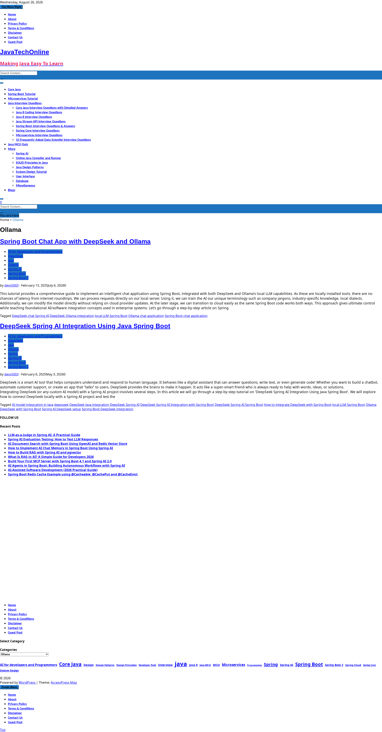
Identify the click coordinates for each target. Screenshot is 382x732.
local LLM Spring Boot (111, 316)
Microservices (233, 664)
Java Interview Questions (25, 103)
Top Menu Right (11, 6)
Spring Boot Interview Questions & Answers (45, 126)
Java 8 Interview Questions (34, 117)
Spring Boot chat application (186, 316)
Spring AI (22, 153)
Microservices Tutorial (23, 98)
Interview (165, 665)
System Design (9, 670)
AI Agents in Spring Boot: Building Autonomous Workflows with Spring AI (66, 465)
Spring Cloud (353, 665)
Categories (8, 649)
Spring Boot (17, 273)
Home (12, 14)
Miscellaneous (25, 185)
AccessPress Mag (64, 682)
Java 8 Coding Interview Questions (39, 112)
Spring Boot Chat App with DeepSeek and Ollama (75, 241)
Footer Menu (9, 687)
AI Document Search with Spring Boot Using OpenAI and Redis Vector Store (67, 443)
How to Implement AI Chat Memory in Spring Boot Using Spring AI (60, 448)
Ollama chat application (146, 316)
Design (89, 665)
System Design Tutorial (31, 172)
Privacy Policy (17, 23)
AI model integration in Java (32, 404)
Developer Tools (147, 665)
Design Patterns (105, 665)
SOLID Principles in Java (32, 162)
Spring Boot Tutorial (21, 94)
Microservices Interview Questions (39, 135)
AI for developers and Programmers (35, 251)
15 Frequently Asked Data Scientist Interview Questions (53, 140)
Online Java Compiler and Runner (38, 158)
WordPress (27, 682)
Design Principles (126, 665)
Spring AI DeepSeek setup (61, 409)
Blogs (11, 190)
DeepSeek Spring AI (124, 404)
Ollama (13, 264)
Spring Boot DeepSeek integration (107, 409)
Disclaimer (15, 33)
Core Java (14, 89)
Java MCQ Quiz (18, 144)
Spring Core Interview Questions (37, 130)
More (11, 149)
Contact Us (15, 37)
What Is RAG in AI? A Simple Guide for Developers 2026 (51, 457)
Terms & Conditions (21, 28)
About (12, 19)
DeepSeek (15, 256)
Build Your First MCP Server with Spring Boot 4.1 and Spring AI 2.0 (60, 461)
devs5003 (11, 285)
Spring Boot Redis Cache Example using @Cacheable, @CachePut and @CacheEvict (73, 474)
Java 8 (193, 665)
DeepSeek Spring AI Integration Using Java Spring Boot (85, 326)
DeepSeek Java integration (89, 404)
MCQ (216, 665)
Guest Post (15, 42)
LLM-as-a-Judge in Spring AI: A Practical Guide (44, 435)
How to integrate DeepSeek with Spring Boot (297, 404)
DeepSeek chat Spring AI (30, 316)
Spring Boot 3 (18, 278)
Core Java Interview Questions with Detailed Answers (52, 108)
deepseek (61, 404)
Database (22, 181)
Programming (254, 665)
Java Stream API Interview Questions (40, 121)
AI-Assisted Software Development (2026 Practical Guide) (52, 470)
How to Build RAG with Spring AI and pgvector (44, 452)
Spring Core (369, 665)
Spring (13, 353)
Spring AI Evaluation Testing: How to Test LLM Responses (53, 439)
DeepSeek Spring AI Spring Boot (239, 404)
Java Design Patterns (30, 167)
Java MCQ (205, 665)
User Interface (25, 176)
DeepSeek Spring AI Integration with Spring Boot (177, 404)
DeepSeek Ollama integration (72, 316)
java (11, 260)
